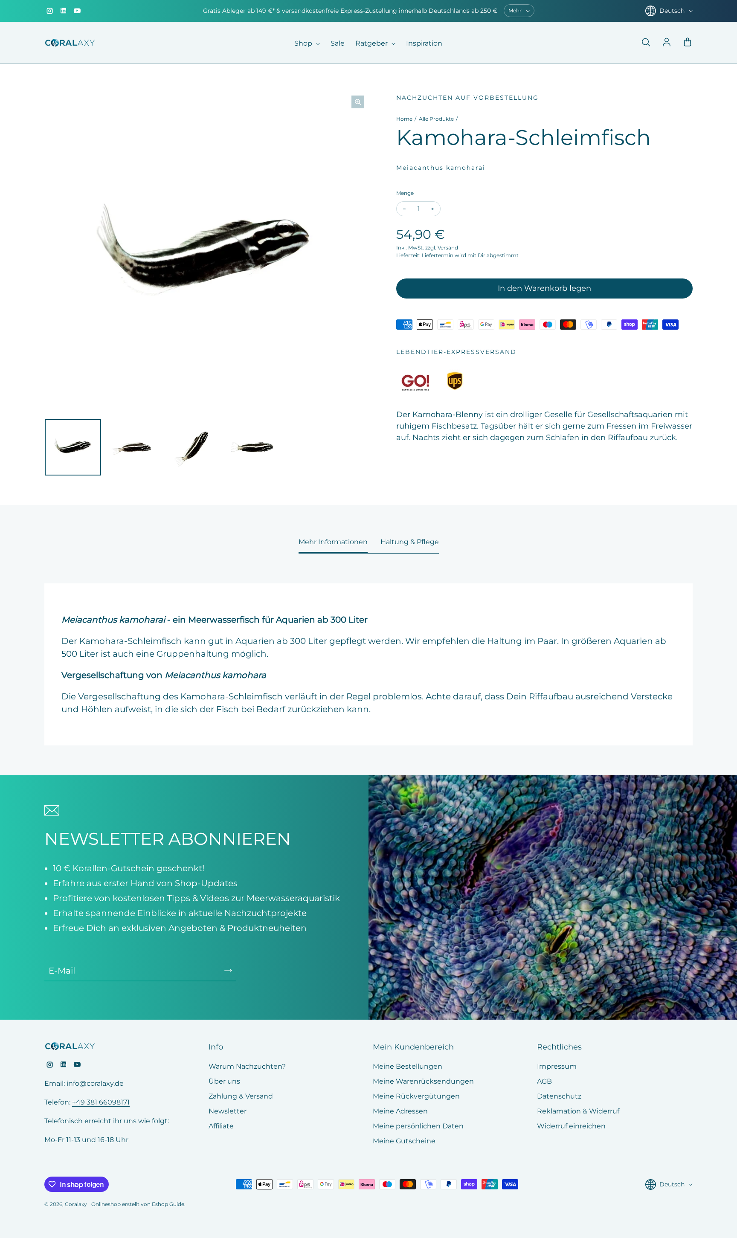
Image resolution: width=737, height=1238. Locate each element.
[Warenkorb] (687, 43)
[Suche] (646, 43)
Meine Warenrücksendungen (423, 1081)
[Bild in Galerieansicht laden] (73, 447)
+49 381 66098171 (101, 1102)
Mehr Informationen (333, 542)
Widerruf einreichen (571, 1126)
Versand (448, 247)
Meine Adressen (400, 1111)
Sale (338, 43)
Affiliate (221, 1126)
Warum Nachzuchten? (247, 1066)
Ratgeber (372, 43)
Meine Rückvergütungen (416, 1096)
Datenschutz (559, 1096)
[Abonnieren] (228, 970)
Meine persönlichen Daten (418, 1126)
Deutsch (672, 10)
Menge (405, 193)
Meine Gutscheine (404, 1141)
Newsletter (228, 1111)
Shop (304, 43)
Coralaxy (76, 1204)
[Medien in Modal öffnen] (357, 102)
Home (404, 119)
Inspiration (424, 43)
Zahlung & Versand (241, 1096)
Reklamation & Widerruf (578, 1111)
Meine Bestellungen (407, 1066)
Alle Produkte (436, 119)
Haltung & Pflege (409, 542)
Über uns (224, 1081)
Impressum (557, 1066)
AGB (544, 1081)
